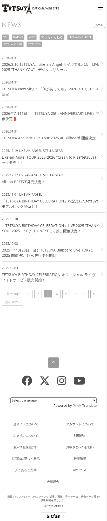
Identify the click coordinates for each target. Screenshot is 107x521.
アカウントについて (80, 424)
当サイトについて (25, 424)
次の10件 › (12, 302)
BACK (99, 25)
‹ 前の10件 (12, 293)
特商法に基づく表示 (26, 458)
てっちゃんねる (52, 37)
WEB (32, 37)
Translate (89, 405)
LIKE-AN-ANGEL (80, 37)
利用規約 (80, 435)
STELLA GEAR (12, 44)
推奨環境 (80, 458)
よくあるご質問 (26, 470)
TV (5, 37)
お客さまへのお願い (80, 447)
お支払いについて (25, 435)
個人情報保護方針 (25, 447)
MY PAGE (80, 470)
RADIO (18, 37)
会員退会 (53, 481)
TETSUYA (34, 44)
